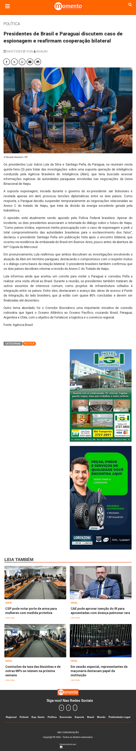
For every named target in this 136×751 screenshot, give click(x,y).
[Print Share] (37, 61)
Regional (11, 717)
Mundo (101, 717)
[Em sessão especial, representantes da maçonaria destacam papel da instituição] (101, 641)
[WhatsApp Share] (22, 61)
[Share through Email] (30, 61)
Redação (42, 51)
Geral (8, 602)
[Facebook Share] (6, 61)
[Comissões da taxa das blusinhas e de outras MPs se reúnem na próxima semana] (35, 641)
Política (12, 24)
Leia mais (10, 617)
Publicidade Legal (119, 717)
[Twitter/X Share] (14, 61)
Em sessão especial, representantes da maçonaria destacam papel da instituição (99, 671)
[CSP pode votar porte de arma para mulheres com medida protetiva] (35, 583)
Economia (66, 717)
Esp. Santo (38, 717)
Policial (24, 717)
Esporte (79, 717)
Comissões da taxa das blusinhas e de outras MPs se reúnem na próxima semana (33, 671)
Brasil (90, 717)
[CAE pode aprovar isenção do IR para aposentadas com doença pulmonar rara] (101, 583)
